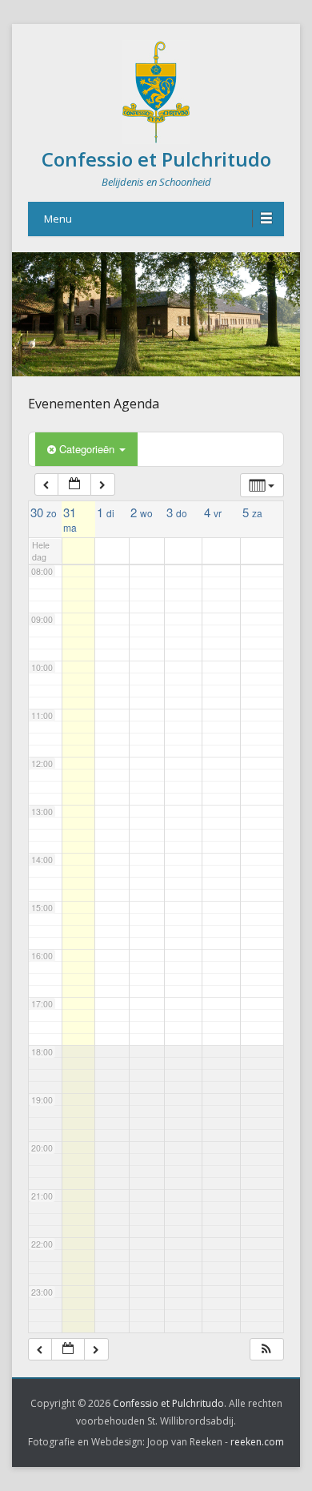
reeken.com (257, 1442)
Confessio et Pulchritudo (156, 159)
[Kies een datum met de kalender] (74, 484)
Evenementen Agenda (93, 403)
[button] (266, 1349)
